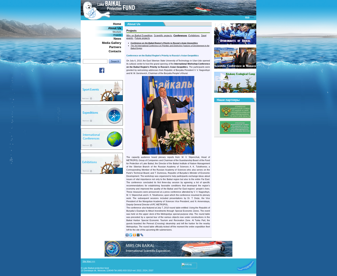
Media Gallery (111, 43)
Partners (115, 47)
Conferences (180, 35)
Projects (117, 35)
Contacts (115, 51)
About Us (114, 28)
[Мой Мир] (138, 235)
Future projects (142, 38)
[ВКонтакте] (127, 235)
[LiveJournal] (142, 235)
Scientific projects (163, 35)
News (117, 38)
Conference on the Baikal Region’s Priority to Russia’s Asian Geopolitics (164, 43)
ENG (252, 17)
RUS (247, 17)
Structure (117, 32)
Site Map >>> (88, 261)
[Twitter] (131, 235)
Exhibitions (194, 35)
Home (117, 24)
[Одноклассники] (134, 235)
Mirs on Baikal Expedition (139, 35)
